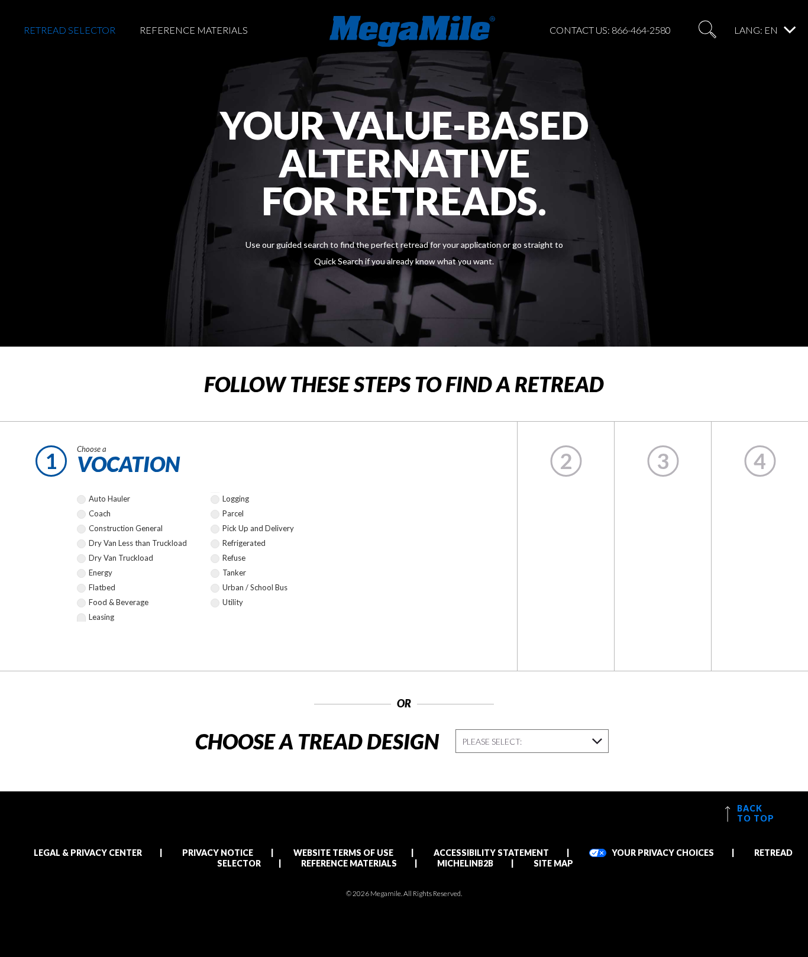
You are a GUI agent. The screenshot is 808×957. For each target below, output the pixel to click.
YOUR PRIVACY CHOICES (662, 853)
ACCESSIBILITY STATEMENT (491, 853)
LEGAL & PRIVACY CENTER (88, 853)
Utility (232, 602)
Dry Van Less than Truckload (138, 543)
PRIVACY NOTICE (217, 853)
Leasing (101, 617)
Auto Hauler (109, 498)
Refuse (233, 557)
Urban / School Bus (254, 587)
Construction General (126, 528)
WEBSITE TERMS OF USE (343, 853)
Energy (100, 572)
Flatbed (102, 587)
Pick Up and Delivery (258, 528)
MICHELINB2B (465, 863)
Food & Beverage (118, 602)
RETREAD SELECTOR (69, 29)
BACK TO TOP (755, 813)
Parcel (233, 513)
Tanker (234, 572)
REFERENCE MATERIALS (194, 29)
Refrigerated (244, 543)
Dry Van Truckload (121, 557)
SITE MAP (553, 863)
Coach (100, 513)
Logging (235, 498)
